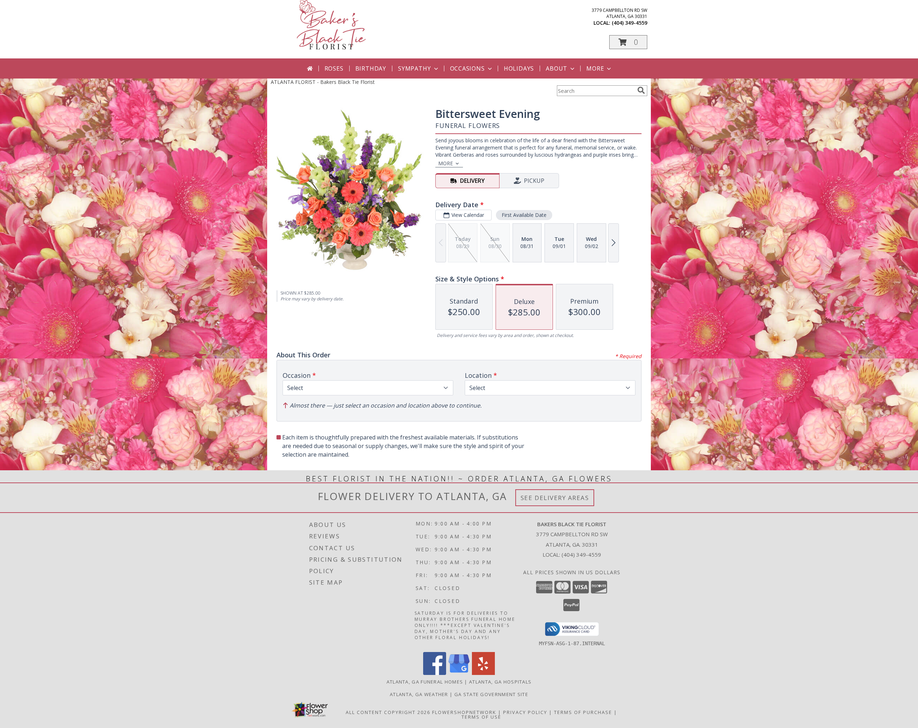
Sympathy (414, 68)
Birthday (370, 68)
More (595, 68)
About (556, 68)
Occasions (467, 68)
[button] (628, 42)
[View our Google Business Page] (459, 673)
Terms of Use (481, 717)
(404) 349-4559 (629, 22)
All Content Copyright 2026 (388, 712)
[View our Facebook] (434, 673)
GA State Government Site (491, 694)
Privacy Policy (525, 712)
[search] (641, 90)
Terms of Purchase (583, 712)
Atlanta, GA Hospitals (500, 682)
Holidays (519, 68)
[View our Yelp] (483, 673)
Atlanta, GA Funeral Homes (425, 682)
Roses (334, 68)
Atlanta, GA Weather (419, 694)
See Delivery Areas (555, 498)
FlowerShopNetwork (464, 712)
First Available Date (524, 214)
